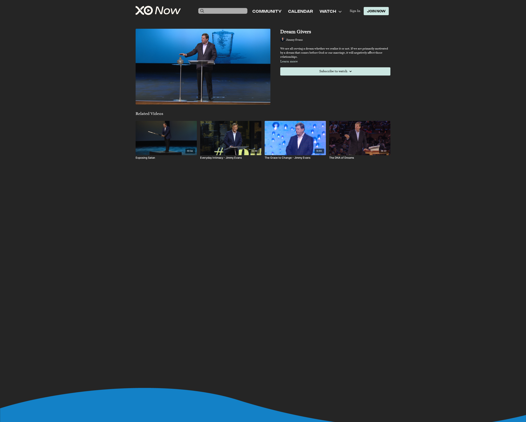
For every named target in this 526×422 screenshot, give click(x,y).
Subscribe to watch (333, 71)
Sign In (355, 11)
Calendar (300, 11)
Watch (328, 11)
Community (266, 11)
